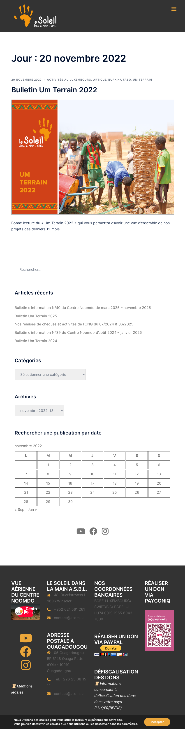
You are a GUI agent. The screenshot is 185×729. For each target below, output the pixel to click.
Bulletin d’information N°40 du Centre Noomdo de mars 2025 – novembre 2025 (83, 307)
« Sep (19, 509)
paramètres (129, 724)
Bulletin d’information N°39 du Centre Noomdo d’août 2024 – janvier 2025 (78, 332)
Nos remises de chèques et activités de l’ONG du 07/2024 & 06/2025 (74, 324)
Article (99, 79)
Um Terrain (142, 79)
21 (26, 492)
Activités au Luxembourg (69, 79)
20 (159, 483)
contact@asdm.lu (68, 617)
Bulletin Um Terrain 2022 (54, 89)
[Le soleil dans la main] (34, 15)
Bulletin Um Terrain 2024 (36, 341)
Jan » (32, 509)
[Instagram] (26, 668)
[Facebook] (25, 654)
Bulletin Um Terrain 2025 (36, 316)
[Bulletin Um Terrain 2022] (92, 156)
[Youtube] (25, 641)
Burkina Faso (119, 79)
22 (48, 492)
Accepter (157, 722)
